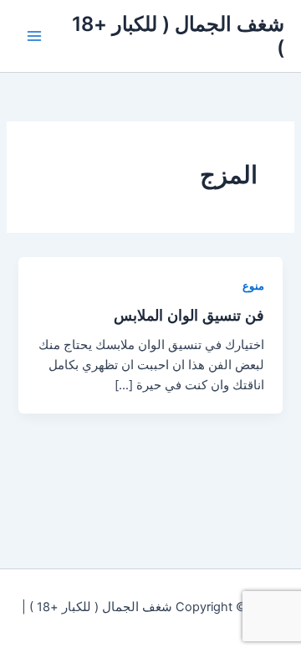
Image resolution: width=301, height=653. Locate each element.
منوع (253, 286)
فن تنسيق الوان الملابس (189, 315)
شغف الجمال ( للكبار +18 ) (178, 35)
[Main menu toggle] (34, 36)
